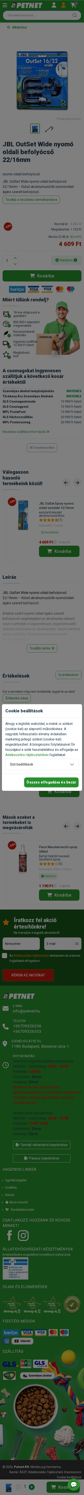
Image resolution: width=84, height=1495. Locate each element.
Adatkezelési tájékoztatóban (26, 755)
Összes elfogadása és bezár (51, 782)
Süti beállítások (21, 764)
